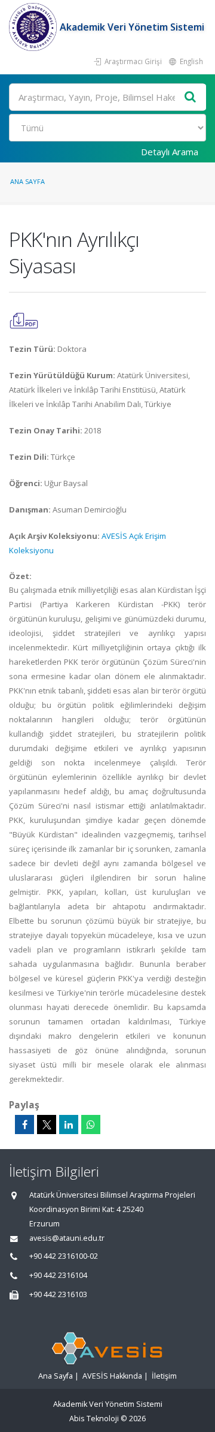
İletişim (164, 1376)
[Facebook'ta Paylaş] (24, 1124)
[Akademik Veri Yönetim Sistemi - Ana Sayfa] (34, 27)
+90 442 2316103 (58, 1294)
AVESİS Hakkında (112, 1376)
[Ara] (190, 97)
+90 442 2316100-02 (63, 1256)
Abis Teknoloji (94, 1418)
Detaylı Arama (169, 152)
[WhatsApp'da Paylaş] (90, 1124)
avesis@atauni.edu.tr (67, 1238)
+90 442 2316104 (58, 1275)
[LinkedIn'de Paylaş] (68, 1124)
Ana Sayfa (27, 181)
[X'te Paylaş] (46, 1124)
